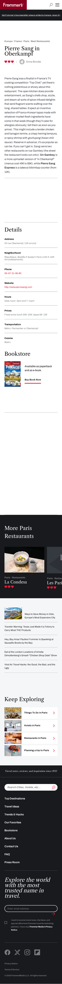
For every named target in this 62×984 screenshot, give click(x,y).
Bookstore (11, 830)
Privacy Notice (11, 963)
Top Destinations (14, 798)
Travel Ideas (11, 806)
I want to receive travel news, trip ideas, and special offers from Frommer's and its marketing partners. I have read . (32, 925)
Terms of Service (11, 969)
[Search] (53, 787)
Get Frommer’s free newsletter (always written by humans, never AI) (31, 15)
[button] (57, 4)
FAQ (7, 854)
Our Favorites (12, 822)
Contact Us (11, 846)
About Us (10, 838)
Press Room (12, 862)
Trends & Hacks (14, 814)
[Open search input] (51, 5)
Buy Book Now (33, 380)
